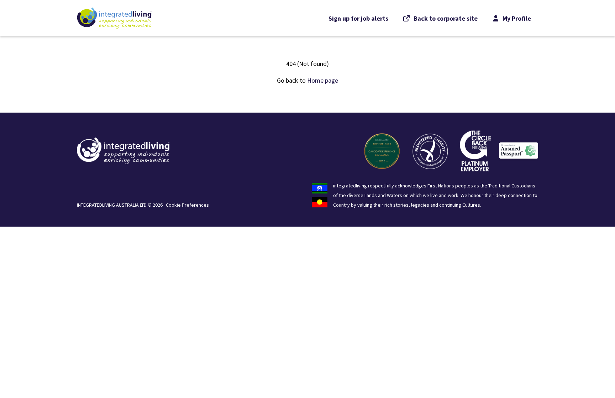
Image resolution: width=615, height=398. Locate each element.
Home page (322, 80)
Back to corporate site (446, 18)
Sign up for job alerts (358, 18)
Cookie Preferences (187, 205)
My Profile (516, 18)
